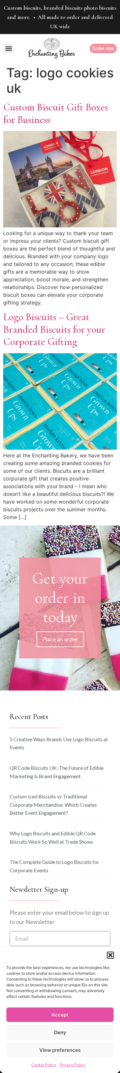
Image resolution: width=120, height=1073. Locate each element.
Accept (60, 1015)
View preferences (60, 1050)
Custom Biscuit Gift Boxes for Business (55, 113)
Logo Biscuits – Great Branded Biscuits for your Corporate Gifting (54, 329)
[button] (110, 955)
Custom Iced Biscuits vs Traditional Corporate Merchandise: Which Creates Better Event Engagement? (53, 804)
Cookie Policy (43, 1064)
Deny (60, 1032)
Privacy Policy (72, 1064)
